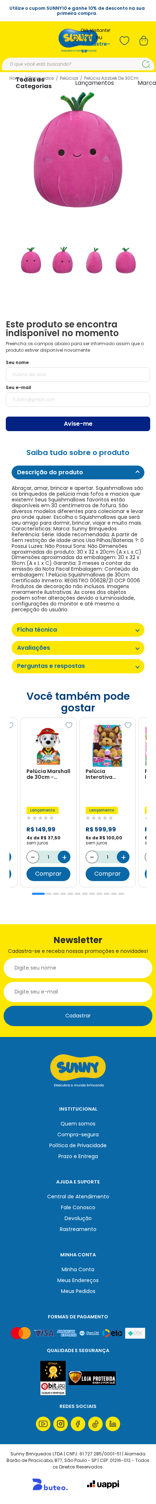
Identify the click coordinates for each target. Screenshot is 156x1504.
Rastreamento (78, 1229)
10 (107, 894)
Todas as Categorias (34, 82)
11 (114, 894)
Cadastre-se (95, 47)
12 (121, 894)
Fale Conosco (78, 1207)
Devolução (78, 1218)
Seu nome (17, 362)
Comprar (48, 873)
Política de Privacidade (78, 1145)
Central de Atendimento (78, 1196)
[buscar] (146, 64)
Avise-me (78, 424)
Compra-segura (78, 1134)
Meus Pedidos (78, 1291)
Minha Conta (78, 1269)
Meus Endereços (78, 1280)
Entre (88, 37)
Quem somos (78, 1123)
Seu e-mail (18, 387)
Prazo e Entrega (78, 1156)
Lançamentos (94, 83)
